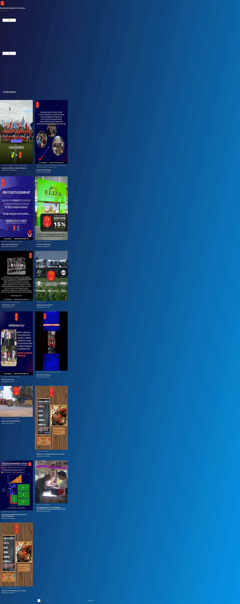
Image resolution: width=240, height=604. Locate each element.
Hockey (4, 44)
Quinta (48, 167)
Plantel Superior (20, 165)
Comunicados (10, 62)
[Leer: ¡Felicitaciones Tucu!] (16, 375)
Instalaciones (10, 29)
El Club (4, 16)
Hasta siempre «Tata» (8, 305)
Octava (37, 167)
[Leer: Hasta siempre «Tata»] (16, 300)
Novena (64, 165)
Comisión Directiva (11, 57)
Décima (47, 165)
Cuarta (44, 165)
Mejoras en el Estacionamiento (11, 421)
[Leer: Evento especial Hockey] (51, 163)
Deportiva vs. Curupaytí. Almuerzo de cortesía (50, 454)
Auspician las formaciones (44, 305)
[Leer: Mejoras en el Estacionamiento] (16, 416)
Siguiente (91, 600)
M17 (14, 241)
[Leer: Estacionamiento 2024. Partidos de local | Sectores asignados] (16, 510)
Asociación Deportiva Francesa (12, 8)
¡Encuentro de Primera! (43, 375)
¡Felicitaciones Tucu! (8, 379)
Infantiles (38, 372)
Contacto (4, 72)
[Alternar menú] (9, 20)
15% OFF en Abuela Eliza (43, 244)
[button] (7, 16)
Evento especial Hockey (43, 170)
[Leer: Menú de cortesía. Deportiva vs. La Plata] (16, 586)
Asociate (4, 77)
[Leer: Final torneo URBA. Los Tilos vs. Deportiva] (16, 163)
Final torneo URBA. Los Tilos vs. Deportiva (14, 168)
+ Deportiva (5, 82)
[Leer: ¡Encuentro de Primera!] (51, 370)
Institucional (10, 67)
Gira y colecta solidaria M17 (10, 244)
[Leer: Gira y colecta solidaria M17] (16, 239)
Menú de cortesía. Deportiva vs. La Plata (14, 590)
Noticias (4, 49)
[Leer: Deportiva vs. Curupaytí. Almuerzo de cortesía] (51, 449)
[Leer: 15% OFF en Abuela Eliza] (51, 239)
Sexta (55, 167)
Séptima (52, 167)
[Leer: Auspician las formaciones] (51, 300)
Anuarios (9, 34)
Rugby (4, 39)
